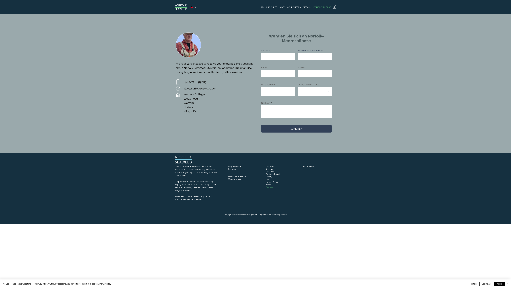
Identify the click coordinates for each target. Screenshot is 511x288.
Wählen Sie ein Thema (308, 85)
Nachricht (266, 103)
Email (264, 68)
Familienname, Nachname (310, 50)
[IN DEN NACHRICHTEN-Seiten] (300, 7)
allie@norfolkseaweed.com (200, 88)
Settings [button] (474, 283)
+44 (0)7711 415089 (195, 82)
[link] (334, 7)
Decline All (486, 283)
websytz (284, 215)
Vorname (265, 50)
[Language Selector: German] (192, 7)
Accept (499, 283)
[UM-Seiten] (263, 7)
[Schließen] (507, 284)
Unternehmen (268, 85)
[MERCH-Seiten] (310, 7)
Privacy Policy (105, 283)
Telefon (301, 68)
